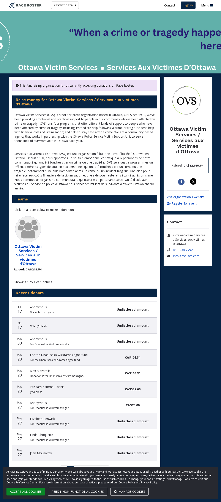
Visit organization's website (186, 197)
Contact (169, 5)
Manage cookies (131, 491)
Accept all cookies (25, 491)
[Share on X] (193, 181)
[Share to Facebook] (181, 182)
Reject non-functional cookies (77, 491)
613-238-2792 (183, 250)
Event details (65, 5)
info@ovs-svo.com (186, 256)
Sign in (188, 5)
